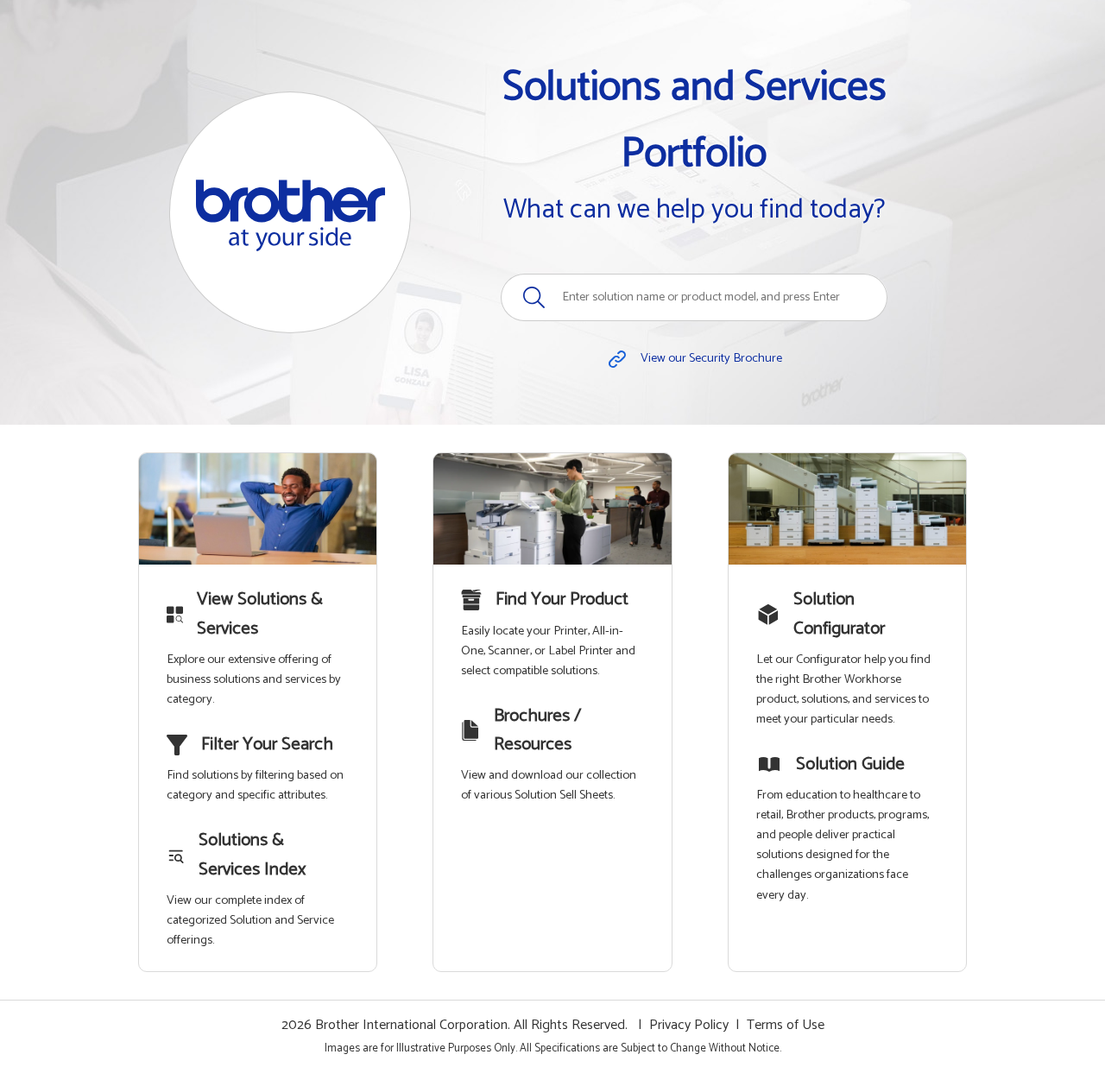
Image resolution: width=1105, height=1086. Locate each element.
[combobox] (694, 297)
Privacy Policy (689, 1025)
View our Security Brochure (711, 358)
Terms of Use (785, 1025)
